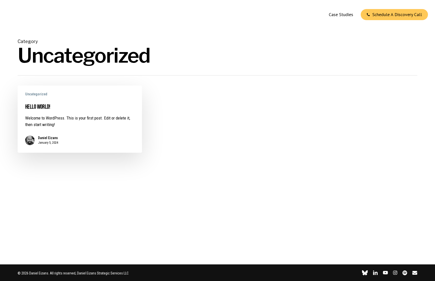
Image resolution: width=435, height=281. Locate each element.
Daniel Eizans (48, 138)
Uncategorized (36, 94)
